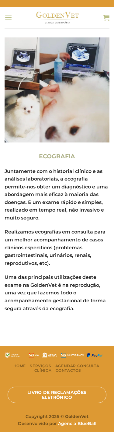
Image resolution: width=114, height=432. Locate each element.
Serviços (40, 366)
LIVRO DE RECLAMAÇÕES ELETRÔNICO (56, 395)
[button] (8, 17)
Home (19, 366)
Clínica (42, 370)
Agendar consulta (77, 366)
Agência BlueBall (77, 423)
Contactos (68, 370)
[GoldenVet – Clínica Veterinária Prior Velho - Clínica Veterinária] (57, 17)
